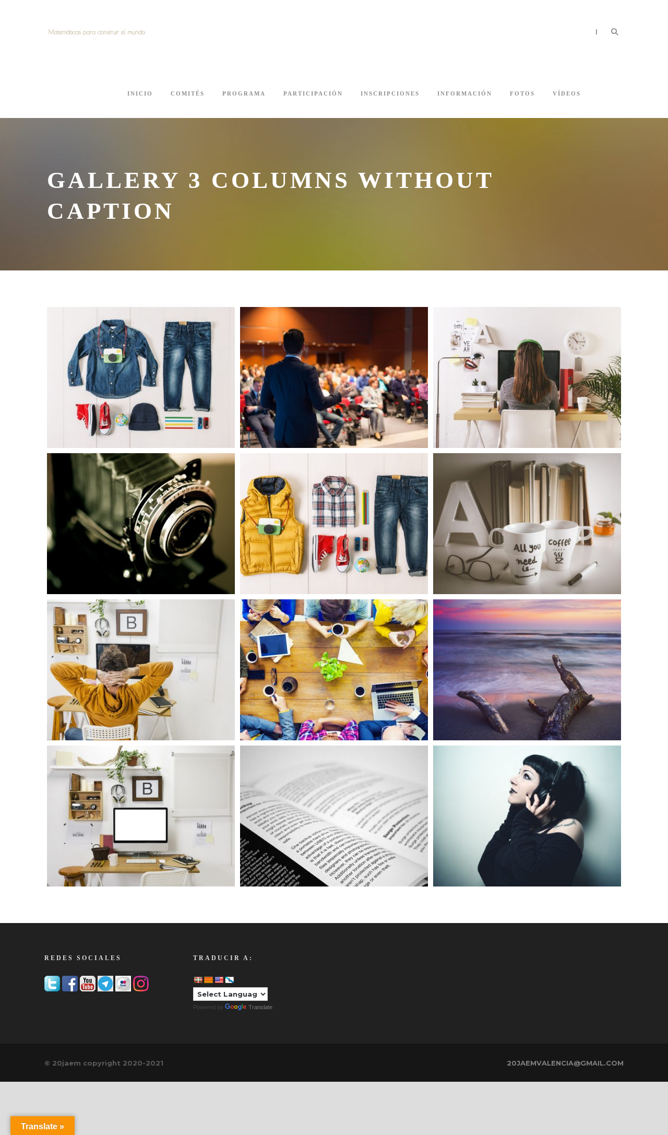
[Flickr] (123, 982)
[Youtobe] (88, 982)
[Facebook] (70, 982)
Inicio (140, 93)
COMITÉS (188, 93)
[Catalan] (208, 980)
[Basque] (197, 980)
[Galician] (229, 980)
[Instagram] (141, 982)
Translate (260, 1007)
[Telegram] (105, 982)
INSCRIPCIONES (390, 93)
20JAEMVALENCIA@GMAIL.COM (565, 1063)
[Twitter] (52, 982)
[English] (218, 980)
